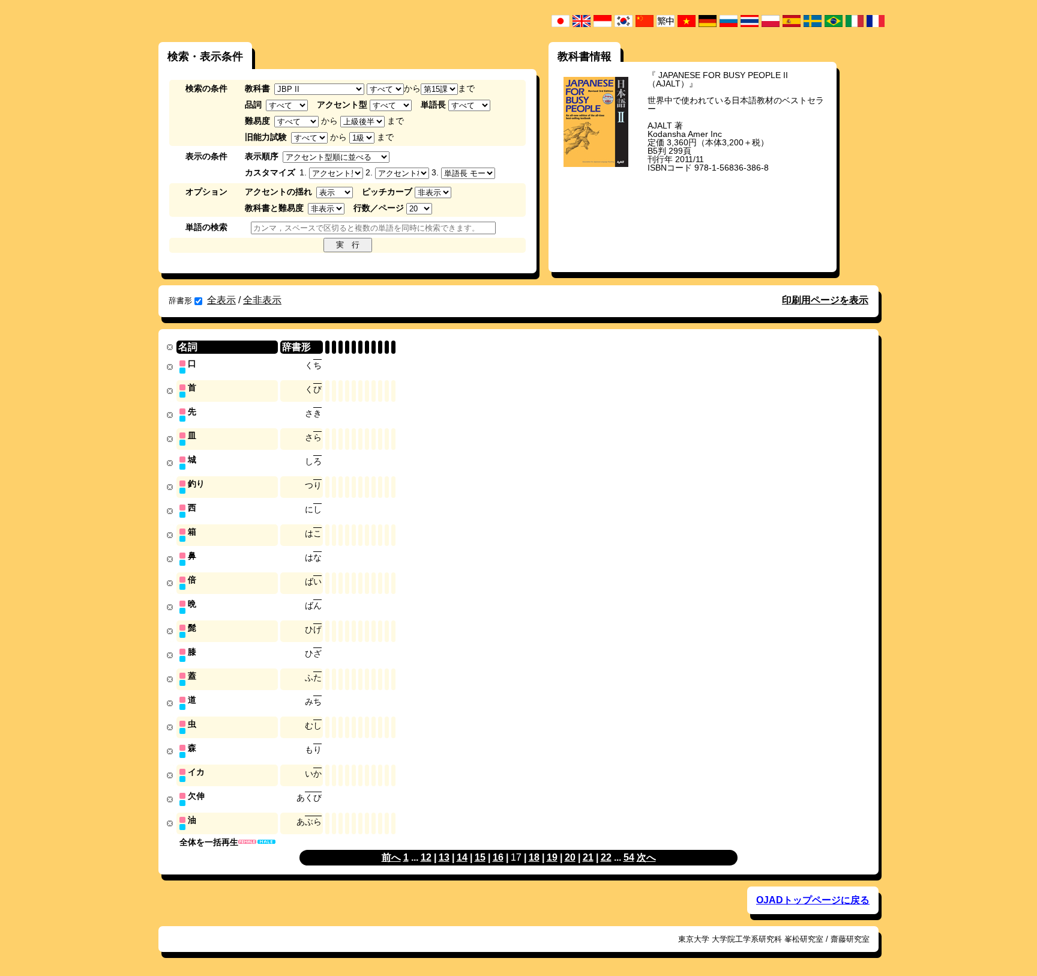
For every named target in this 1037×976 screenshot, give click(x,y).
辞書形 (180, 300)
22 (606, 857)
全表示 (221, 300)
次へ (646, 857)
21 (588, 857)
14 (462, 857)
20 (570, 857)
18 (534, 857)
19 (552, 857)
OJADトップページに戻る (813, 900)
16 (498, 857)
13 (444, 857)
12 (426, 857)
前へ (391, 857)
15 (480, 857)
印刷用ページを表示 (825, 300)
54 (629, 857)
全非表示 (262, 300)
